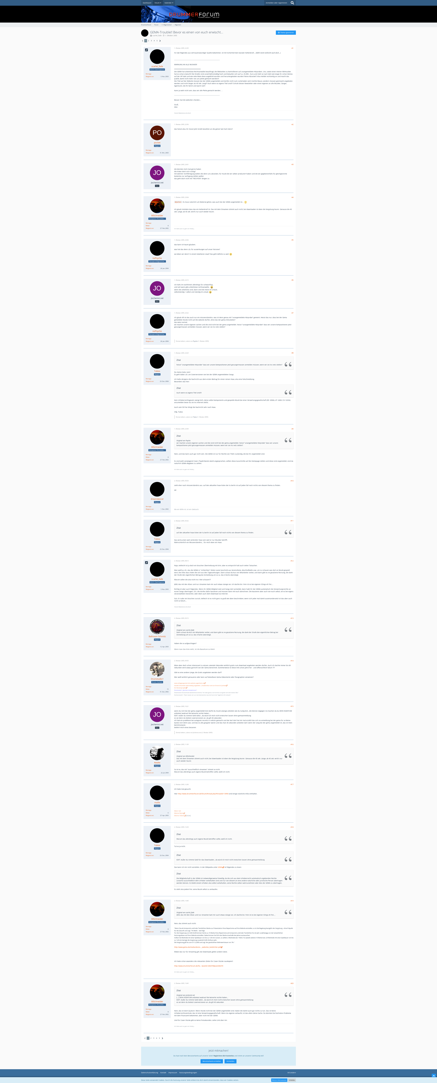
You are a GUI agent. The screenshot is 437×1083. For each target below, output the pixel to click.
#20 (292, 983)
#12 (292, 561)
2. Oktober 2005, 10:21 (181, 706)
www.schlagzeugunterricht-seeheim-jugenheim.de (189, 683)
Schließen (292, 1080)
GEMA (220, 867)
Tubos (195, 417)
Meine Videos (179, 815)
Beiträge (148, 74)
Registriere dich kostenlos (224, 1056)
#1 (292, 48)
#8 (292, 353)
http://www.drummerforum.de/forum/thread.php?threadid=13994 (203, 794)
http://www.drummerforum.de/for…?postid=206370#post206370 (198, 966)
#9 (292, 429)
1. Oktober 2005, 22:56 (181, 124)
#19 (292, 901)
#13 (292, 618)
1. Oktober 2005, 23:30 (181, 429)
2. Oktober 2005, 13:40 (181, 901)
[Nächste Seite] (160, 40)
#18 (292, 827)
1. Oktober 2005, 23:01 (181, 164)
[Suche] (292, 3)
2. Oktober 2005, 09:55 (181, 661)
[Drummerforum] (218, 14)
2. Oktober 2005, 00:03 (181, 481)
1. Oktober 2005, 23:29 (181, 353)
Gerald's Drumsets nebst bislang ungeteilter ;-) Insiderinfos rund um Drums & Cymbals (200, 685)
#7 (292, 313)
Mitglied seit (150, 76)
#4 (292, 197)
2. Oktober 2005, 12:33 (181, 827)
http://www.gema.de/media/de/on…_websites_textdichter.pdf (197, 947)
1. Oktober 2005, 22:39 (181, 48)
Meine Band (178, 813)
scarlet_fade (157, 35)
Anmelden (230, 1061)
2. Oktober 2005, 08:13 (181, 561)
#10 (292, 481)
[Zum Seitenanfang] (434, 1076)
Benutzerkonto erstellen (212, 1061)
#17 (292, 784)
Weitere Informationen (279, 1080)
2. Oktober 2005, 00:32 (181, 521)
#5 (292, 240)
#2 (292, 124)
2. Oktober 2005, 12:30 (181, 784)
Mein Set (177, 811)
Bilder (148, 226)
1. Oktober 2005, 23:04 (181, 197)
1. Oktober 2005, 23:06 (181, 240)
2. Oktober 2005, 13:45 (181, 983)
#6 (292, 280)
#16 (292, 744)
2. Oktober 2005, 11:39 (181, 744)
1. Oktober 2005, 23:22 (181, 313)
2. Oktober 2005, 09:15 (181, 618)
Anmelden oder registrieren (276, 3)
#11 (292, 521)
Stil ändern (291, 1072)
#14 (292, 661)
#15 (292, 706)
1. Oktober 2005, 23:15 (181, 280)
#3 (292, 164)
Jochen (178, 202)
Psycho (195, 341)
